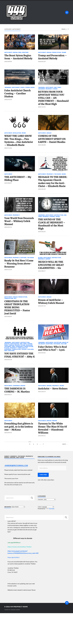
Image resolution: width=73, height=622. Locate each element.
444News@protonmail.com (16, 465)
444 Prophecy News (19, 607)
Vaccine (64, 344)
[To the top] (67, 603)
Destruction (58, 215)
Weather (25, 52)
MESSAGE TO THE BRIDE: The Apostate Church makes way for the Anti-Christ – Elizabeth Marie (52, 182)
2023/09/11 (42, 435)
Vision (27, 87)
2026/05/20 (42, 61)
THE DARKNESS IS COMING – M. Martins (17, 390)
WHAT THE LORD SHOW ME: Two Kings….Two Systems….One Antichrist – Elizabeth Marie (18, 140)
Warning (7, 87)
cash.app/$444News (14, 542)
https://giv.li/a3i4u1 (13, 557)
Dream (15, 52)
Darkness (16, 385)
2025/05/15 (8, 227)
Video (22, 87)
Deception (57, 342)
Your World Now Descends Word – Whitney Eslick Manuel (19, 221)
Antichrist (8, 52)
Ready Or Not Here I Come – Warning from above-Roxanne (18, 263)
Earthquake (14, 344)
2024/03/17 (8, 394)
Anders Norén (15, 609)
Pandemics (20, 346)
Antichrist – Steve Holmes (52, 388)
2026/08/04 (8, 61)
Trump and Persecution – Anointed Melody (52, 57)
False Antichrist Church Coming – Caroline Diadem (17, 93)
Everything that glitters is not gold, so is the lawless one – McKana (18, 426)
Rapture (23, 257)
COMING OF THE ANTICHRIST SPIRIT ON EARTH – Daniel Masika (52, 139)
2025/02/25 (42, 231)
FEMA (6, 345)
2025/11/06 (8, 148)
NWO (13, 346)
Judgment (41, 89)
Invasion (29, 345)
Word (32, 87)
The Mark (57, 174)
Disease (7, 344)
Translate (51, 508)
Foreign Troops (14, 345)
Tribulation (8, 298)
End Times (57, 87)
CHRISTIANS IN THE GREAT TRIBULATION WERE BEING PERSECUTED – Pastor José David (17, 307)
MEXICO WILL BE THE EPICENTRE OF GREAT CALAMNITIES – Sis (51, 265)
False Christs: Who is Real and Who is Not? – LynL (52, 348)
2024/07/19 (42, 306)
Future (22, 345)
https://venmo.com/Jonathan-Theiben (20, 547)
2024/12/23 (8, 269)
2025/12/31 (42, 107)
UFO (15, 298)
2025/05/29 (42, 189)
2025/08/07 (8, 183)
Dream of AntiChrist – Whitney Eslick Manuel (51, 301)
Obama (49, 385)
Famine (29, 344)
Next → (65, 444)
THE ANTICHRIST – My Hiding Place (17, 178)
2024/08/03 (8, 316)
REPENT (52, 216)
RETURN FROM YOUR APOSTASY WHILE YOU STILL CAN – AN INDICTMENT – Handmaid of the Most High (53, 97)
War (19, 52)
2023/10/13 (42, 391)
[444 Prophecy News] (36, 12)
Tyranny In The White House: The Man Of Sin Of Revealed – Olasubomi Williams (52, 428)
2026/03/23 (8, 99)
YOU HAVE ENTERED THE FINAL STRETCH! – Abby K (19, 355)
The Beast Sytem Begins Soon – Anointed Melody (18, 57)
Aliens (40, 257)
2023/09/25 (8, 432)
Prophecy (49, 89)
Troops (24, 349)
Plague (6, 348)
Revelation (17, 133)
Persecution (56, 52)
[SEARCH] (32, 498)
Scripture (49, 344)
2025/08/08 (42, 145)
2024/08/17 (42, 271)
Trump (64, 52)
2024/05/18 (8, 359)
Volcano (30, 349)
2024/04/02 (42, 353)
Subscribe (43, 474)
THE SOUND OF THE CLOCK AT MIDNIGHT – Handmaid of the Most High (51, 224)
